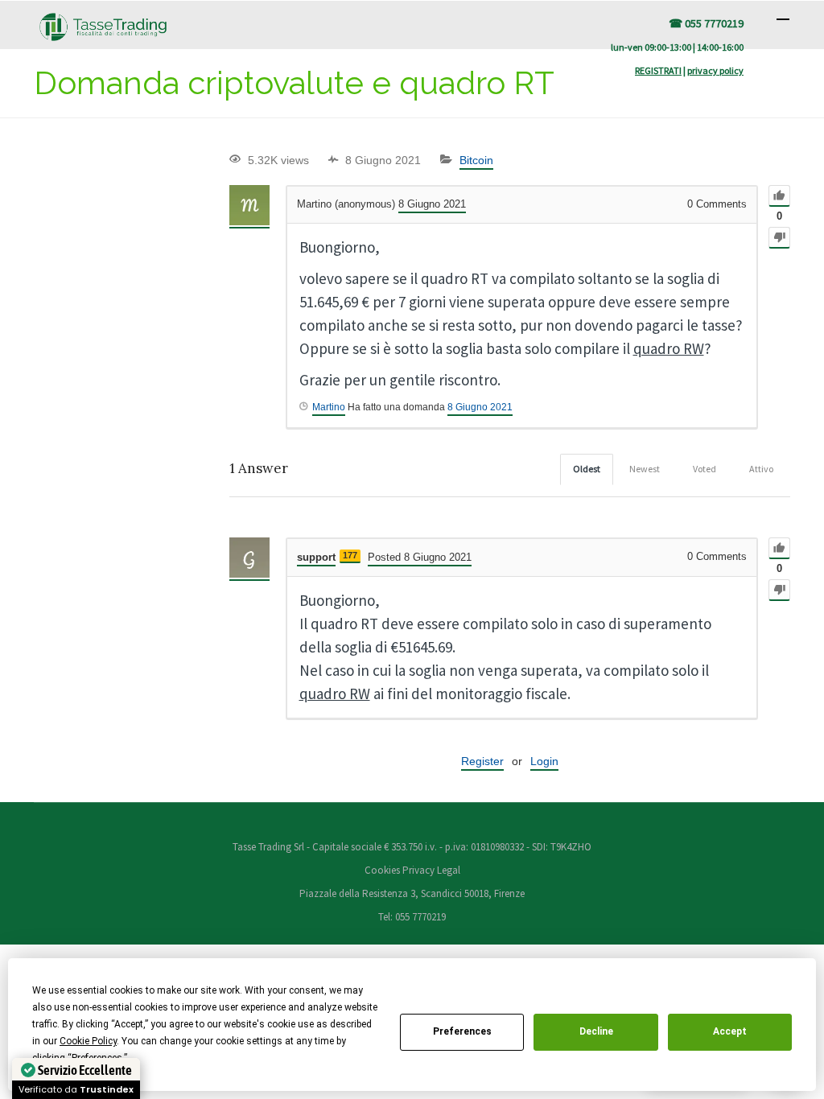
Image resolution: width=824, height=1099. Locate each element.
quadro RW (668, 348)
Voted (704, 469)
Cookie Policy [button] (88, 1041)
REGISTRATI (658, 70)
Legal (448, 870)
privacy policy (715, 70)
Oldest (586, 469)
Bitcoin (476, 160)
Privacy (418, 870)
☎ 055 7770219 (706, 23)
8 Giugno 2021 (480, 407)
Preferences (462, 1031)
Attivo (761, 469)
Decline (596, 1031)
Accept (730, 1031)
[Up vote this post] (779, 196)
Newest (644, 469)
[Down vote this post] (779, 238)
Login (544, 761)
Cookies (383, 870)
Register (482, 761)
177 (350, 555)
